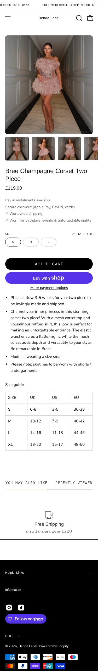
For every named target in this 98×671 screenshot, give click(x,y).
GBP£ (9, 636)
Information (13, 590)
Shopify (62, 646)
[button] (78, 18)
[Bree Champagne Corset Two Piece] (17, 148)
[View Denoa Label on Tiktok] (21, 607)
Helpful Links (14, 573)
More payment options (49, 287)
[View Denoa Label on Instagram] (9, 607)
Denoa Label (49, 18)
